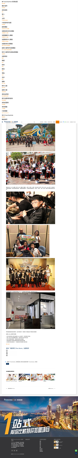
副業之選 (3, 87)
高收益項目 (4, 91)
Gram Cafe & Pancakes (61, 442)
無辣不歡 (45, 381)
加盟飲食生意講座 (5, 41)
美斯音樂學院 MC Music (10, 388)
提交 (7, 363)
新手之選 (3, 83)
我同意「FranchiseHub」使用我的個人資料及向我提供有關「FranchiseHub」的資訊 (22, 361)
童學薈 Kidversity (51, 388)
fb (64, 122)
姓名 (7, 350)
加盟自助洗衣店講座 (5, 28)
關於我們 (3, 3)
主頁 (2, 16)
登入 (2, 11)
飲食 (2, 62)
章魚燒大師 (20, 381)
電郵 (7, 353)
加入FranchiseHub (5, 112)
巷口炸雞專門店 (33, 381)
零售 (2, 70)
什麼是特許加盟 (5, 20)
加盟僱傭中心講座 (5, 32)
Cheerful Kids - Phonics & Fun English (11, 381)
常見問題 (3, 104)
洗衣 (40, 446)
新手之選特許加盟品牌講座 (7, 49)
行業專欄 (3, 108)
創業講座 (3, 24)
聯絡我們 (3, 117)
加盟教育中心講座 (5, 37)
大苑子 (60, 448)
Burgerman (60, 445)
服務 (2, 79)
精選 (2, 58)
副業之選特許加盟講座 (6, 45)
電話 (7, 352)
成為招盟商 (4, 100)
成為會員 (3, 7)
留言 (7, 355)
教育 (2, 66)
